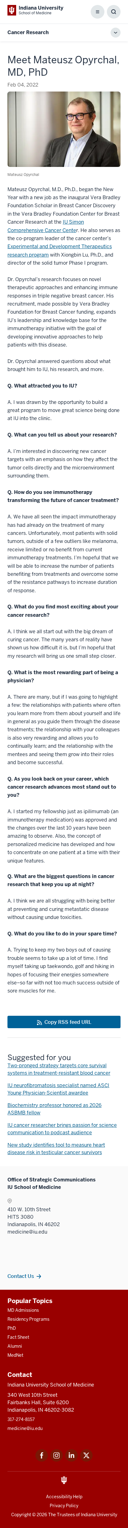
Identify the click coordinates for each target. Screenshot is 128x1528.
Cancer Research (28, 32)
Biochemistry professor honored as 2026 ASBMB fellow (54, 1109)
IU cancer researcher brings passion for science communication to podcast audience (62, 1129)
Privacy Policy (64, 1505)
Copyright (21, 1514)
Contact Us (20, 1276)
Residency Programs (28, 1319)
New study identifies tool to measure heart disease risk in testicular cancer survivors (56, 1149)
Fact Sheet (18, 1337)
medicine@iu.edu (25, 1428)
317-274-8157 (21, 1419)
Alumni (14, 1346)
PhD (11, 1328)
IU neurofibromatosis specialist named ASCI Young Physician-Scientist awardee (58, 1089)
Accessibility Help (64, 1496)
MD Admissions (23, 1310)
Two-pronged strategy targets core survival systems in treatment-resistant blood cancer (58, 1069)
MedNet (15, 1355)
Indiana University (99, 1514)
